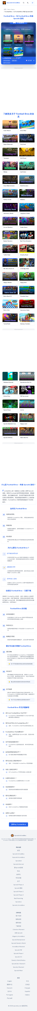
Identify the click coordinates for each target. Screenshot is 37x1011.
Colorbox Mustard (18, 929)
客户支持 (18, 916)
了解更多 (18, 926)
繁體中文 (9, 984)
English (9, 981)
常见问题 (18, 878)
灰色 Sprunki (18, 933)
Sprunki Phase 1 (18, 953)
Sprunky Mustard (18, 967)
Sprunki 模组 (18, 888)
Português (9, 995)
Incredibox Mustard (18, 946)
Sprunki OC (18, 957)
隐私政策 (18, 919)
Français (27, 988)
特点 (18, 871)
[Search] (23, 2)
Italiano (27, 995)
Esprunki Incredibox (18, 857)
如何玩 (18, 874)
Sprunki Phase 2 (18, 891)
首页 (5, 9)
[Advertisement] (18, 87)
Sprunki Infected (18, 864)
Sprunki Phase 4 (19, 885)
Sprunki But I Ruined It (18, 964)
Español (27, 991)
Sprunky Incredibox (18, 905)
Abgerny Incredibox (18, 936)
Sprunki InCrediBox (18, 854)
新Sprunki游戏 (18, 867)
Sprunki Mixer (18, 970)
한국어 (10, 991)
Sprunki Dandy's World (18, 943)
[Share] (34, 60)
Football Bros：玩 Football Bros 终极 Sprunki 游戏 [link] (19, 11)
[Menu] (32, 2)
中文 (27, 981)
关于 (18, 881)
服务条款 (18, 923)
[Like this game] (26, 60)
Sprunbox (18, 902)
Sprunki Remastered (18, 940)
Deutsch (9, 988)
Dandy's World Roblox (18, 960)
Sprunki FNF (18, 950)
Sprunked (19, 861)
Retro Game (11, 9)
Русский (9, 998)
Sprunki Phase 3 (18, 895)
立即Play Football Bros (18, 824)
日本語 (27, 984)
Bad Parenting (18, 898)
